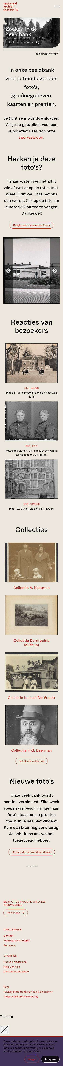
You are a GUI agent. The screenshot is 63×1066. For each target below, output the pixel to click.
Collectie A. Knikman (31, 587)
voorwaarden (31, 137)
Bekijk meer (31, 225)
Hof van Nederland (15, 962)
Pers (6, 987)
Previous (8, 270)
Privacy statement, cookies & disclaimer (28, 992)
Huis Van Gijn (11, 967)
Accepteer (50, 1059)
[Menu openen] (57, 6)
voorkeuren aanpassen (26, 1051)
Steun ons (9, 945)
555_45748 (31, 388)
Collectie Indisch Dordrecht (31, 697)
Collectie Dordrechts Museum (31, 642)
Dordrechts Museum (16, 971)
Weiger (32, 1059)
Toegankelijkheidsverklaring (20, 996)
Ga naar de (31, 852)
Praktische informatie (16, 940)
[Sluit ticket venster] (4, 1030)
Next (55, 270)
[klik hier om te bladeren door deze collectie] (31, 562)
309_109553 (31, 504)
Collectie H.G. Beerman (31, 750)
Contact (8, 936)
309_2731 (31, 446)
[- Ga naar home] (27, 6)
